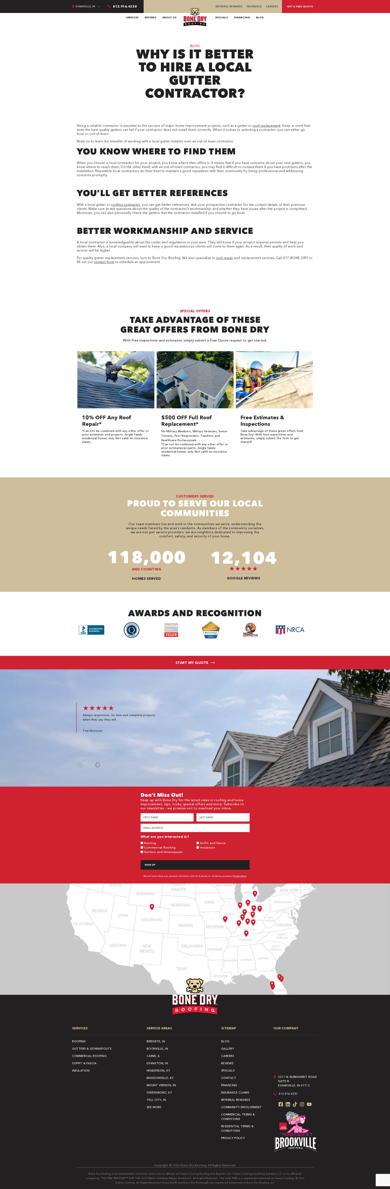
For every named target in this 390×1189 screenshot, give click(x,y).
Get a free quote (300, 6)
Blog (260, 17)
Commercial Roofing (160, 847)
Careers (272, 6)
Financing (242, 17)
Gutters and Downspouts (163, 851)
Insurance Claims (235, 1092)
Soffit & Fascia (84, 1063)
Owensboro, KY (159, 1092)
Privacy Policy (240, 876)
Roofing (150, 842)
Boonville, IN (157, 1048)
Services (132, 17)
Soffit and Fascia (213, 842)
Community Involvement (241, 1107)
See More (154, 1107)
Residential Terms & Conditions (237, 1128)
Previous (80, 764)
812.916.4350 (288, 1094)
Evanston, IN (157, 1063)
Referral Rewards (229, 6)
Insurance (254, 6)
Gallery (227, 1048)
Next (97, 764)
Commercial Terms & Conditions (238, 1117)
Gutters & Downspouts (92, 1048)
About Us (169, 17)
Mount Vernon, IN (161, 1085)
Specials (221, 17)
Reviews (150, 17)
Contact (228, 1078)
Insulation (207, 847)
